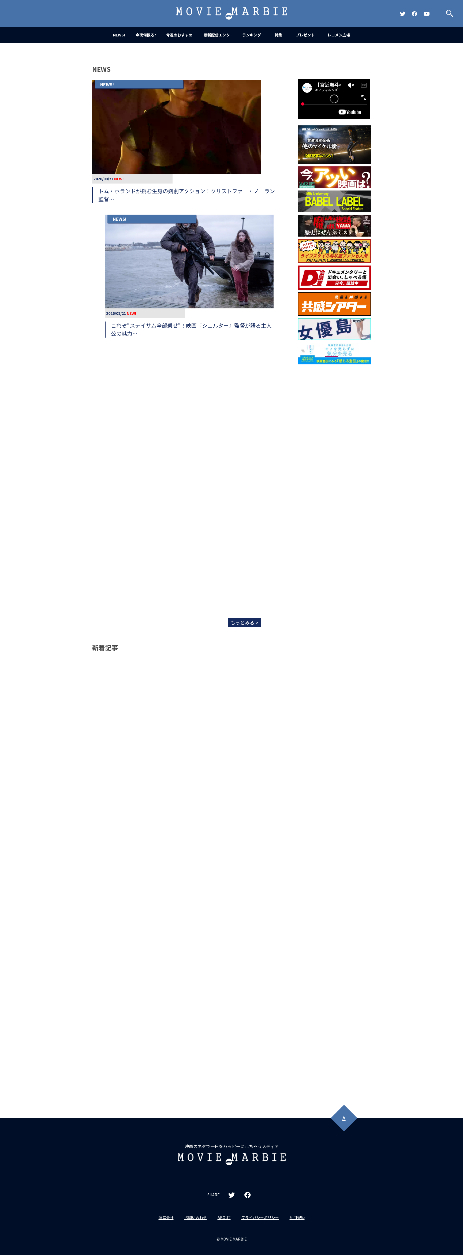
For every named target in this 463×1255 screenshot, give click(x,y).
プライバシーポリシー (260, 1217)
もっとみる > (244, 622)
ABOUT (224, 1217)
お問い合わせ (195, 1217)
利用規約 (297, 1217)
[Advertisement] (334, 453)
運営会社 (166, 1217)
